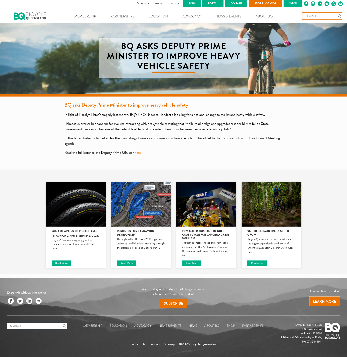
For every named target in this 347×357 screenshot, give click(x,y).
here (138, 152)
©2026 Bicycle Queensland (198, 343)
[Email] (38, 301)
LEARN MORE (324, 301)
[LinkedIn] (29, 301)
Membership (85, 16)
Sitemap (169, 343)
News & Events (228, 16)
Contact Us (137, 343)
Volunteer (143, 3)
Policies (154, 343)
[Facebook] (11, 301)
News (193, 325)
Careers (157, 3)
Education (158, 16)
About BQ (264, 16)
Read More (61, 263)
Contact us (172, 3)
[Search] (339, 16)
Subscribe (173, 303)
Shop (231, 325)
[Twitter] (20, 301)
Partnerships (122, 16)
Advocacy (191, 16)
